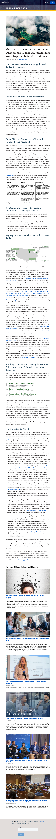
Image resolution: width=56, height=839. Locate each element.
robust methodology (14, 489)
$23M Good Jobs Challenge (27, 357)
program (10, 110)
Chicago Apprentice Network (39, 532)
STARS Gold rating (11, 300)
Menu (45, 2)
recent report (10, 175)
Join (52, 2)
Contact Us (41, 821)
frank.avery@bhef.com (24, 560)
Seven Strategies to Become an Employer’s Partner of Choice (24, 718)
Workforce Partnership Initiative (36, 510)
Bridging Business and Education (17, 8)
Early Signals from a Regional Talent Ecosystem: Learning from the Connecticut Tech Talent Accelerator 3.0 (26, 801)
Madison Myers (23, 59)
